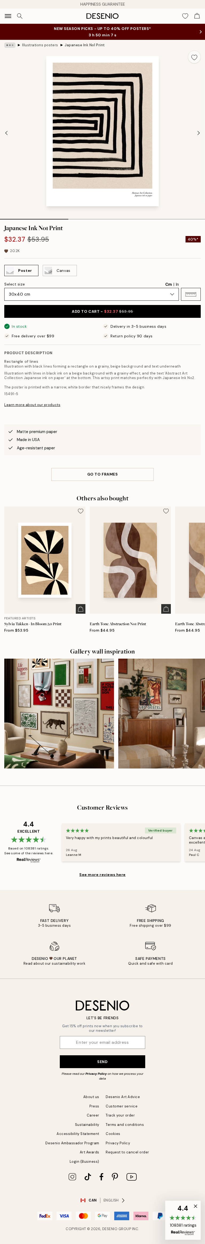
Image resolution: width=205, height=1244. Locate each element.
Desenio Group (116, 1229)
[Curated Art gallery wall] (59, 713)
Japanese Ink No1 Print (85, 45)
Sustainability (87, 1124)
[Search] (20, 16)
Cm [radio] (168, 284)
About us (91, 1097)
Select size (14, 284)
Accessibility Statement (78, 1133)
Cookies (113, 1133)
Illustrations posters (40, 45)
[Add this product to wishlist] (194, 57)
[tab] (34, 217)
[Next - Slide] (198, 133)
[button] (191, 294)
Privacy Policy (96, 1074)
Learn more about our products (32, 405)
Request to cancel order (127, 1152)
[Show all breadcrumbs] (9, 45)
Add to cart (102, 311)
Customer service (121, 1106)
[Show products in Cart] (197, 16)
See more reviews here (102, 874)
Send (102, 1061)
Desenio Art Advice (123, 1097)
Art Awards (89, 1152)
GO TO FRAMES (102, 474)
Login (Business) (84, 1161)
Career (93, 1115)
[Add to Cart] (80, 609)
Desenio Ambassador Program (72, 1143)
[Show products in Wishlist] (185, 16)
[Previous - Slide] (6, 133)
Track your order (120, 1115)
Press (94, 1106)
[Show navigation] (8, 16)
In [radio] (177, 284)
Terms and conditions (125, 1124)
